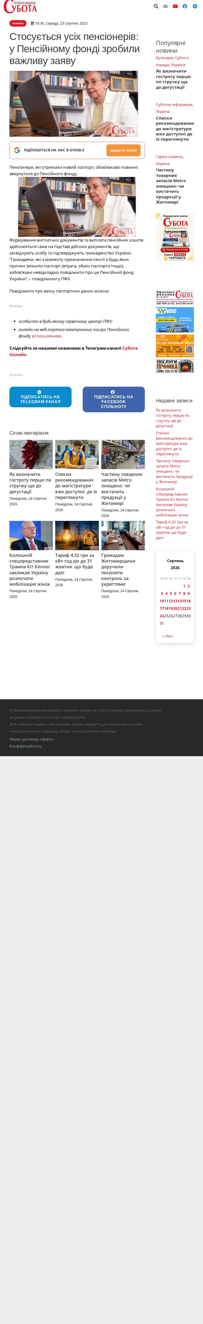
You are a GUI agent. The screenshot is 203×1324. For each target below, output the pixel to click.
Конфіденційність (25, 746)
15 (184, 600)
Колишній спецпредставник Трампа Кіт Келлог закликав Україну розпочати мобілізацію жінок (29, 569)
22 (184, 608)
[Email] (165, 6)
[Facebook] (184, 6)
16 (188, 600)
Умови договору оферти (31, 739)
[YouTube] (175, 6)
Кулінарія (164, 57)
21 (180, 608)
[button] (156, 6)
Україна (178, 64)
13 (175, 600)
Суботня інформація (174, 104)
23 (188, 608)
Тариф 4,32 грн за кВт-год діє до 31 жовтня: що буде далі (74, 564)
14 (180, 600)
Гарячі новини (169, 156)
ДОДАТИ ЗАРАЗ (123, 150)
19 (171, 608)
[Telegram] (194, 6)
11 (166, 600)
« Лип (167, 635)
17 (162, 608)
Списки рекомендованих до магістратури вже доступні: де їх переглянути (76, 485)
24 (162, 615)
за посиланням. (47, 336)
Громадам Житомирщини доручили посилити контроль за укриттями (118, 569)
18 (166, 608)
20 (175, 608)
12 (171, 600)
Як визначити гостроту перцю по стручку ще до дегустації (30, 483)
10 (162, 600)
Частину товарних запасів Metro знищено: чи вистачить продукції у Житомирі (121, 488)
